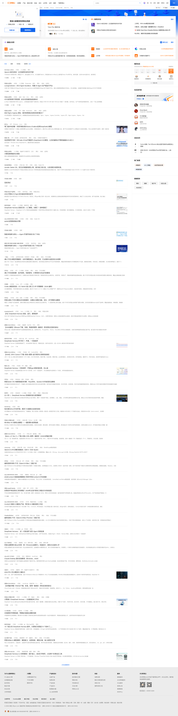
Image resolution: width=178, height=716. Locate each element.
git (36, 474)
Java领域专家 (143, 129)
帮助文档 (75, 680)
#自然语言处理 (158, 165)
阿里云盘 (113, 703)
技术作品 (25, 192)
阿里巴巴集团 (8, 703)
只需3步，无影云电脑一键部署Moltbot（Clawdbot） (150, 27)
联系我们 (44, 699)
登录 (174, 3)
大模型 (19, 3)
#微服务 (138, 165)
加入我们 (52, 699)
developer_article (9, 70)
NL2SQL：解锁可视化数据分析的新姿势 (146, 33)
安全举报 (35, 699)
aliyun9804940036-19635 (11, 474)
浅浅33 (6, 529)
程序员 (20, 611)
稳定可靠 (7, 686)
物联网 (27, 474)
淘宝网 (15, 703)
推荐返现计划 (99, 686)
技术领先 (7, 683)
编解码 (18, 570)
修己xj (6, 124)
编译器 (34, 434)
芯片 (32, 151)
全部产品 (52, 677)
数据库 (24, 325)
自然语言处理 (23, 138)
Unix (27, 97)
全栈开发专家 (143, 123)
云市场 (45, 3)
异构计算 (24, 420)
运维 (21, 298)
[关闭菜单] (3, 3)
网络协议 (28, 556)
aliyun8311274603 (9, 556)
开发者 (16, 138)
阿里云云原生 (8, 83)
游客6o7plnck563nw (9, 325)
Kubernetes (28, 83)
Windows (15, 124)
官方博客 (46, 8)
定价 (40, 3)
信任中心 (120, 692)
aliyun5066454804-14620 (11, 219)
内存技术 (27, 257)
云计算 (35, 420)
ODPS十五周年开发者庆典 (166, 55)
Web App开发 (30, 624)
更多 (172, 19)
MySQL (29, 325)
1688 (53, 703)
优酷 (88, 703)
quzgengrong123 (8, 311)
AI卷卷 (6, 284)
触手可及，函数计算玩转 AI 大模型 (13, 53)
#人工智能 (147, 165)
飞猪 (63, 703)
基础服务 (120, 677)
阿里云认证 (75, 689)
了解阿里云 (61, 3)
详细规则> (171, 66)
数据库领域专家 (144, 118)
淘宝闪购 (119, 703)
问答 (31, 165)
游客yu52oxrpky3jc (9, 651)
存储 (34, 651)
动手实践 (40, 8)
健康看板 (120, 689)
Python (30, 420)
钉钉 (92, 703)
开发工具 (22, 165)
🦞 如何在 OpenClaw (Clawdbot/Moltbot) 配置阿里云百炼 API (152, 30)
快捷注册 (12, 30)
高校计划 (97, 683)
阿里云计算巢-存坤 (9, 597)
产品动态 (52, 683)
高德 (78, 703)
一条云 (6, 257)
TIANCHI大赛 (59, 8)
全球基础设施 (8, 680)
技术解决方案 (76, 677)
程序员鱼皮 (7, 205)
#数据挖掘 (139, 169)
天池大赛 (75, 686)
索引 (23, 379)
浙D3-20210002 (73, 706)
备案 (158, 3)
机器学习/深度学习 (25, 151)
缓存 (31, 205)
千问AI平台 (21, 703)
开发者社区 (75, 683)
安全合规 (7, 689)
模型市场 (29, 683)
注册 (167, 3)
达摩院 (101, 703)
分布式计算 (30, 447)
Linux (20, 124)
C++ (24, 434)
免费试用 (52, 680)
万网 (74, 703)
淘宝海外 (107, 703)
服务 (54, 3)
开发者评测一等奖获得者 (146, 106)
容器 (23, 110)
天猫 (27, 703)
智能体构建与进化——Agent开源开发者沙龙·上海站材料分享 (22, 56)
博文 (29, 70)
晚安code (6, 366)
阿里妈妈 (58, 703)
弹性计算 (30, 542)
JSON (31, 488)
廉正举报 (26, 699)
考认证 (52, 8)
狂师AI (6, 393)
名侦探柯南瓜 (8, 165)
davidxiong (7, 406)
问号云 (6, 270)
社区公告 (163, 183)
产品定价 (52, 686)
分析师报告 (7, 692)
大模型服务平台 (31, 677)
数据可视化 (33, 502)
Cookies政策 (17, 699)
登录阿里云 (28, 30)
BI (31, 311)
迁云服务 (120, 683)
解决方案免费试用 (100, 680)
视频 (20, 178)
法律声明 (7, 699)
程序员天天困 (8, 338)
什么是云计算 (8, 677)
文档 (154, 3)
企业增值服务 (121, 680)
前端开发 (26, 205)
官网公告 (120, 686)
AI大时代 (138, 188)
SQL (34, 325)
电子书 (154, 183)
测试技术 (17, 379)
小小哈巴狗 (7, 611)
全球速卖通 (33, 703)
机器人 (33, 597)
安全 (24, 97)
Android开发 (34, 352)
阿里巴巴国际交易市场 (44, 703)
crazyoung (7, 447)
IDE (27, 165)
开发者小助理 (8, 178)
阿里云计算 (69, 703)
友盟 (84, 703)
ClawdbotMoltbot (8, 515)
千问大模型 (30, 680)
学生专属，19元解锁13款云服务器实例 (57, 53)
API (20, 110)
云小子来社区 (8, 542)
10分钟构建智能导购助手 (167, 49)
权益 (35, 3)
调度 (26, 366)
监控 (34, 83)
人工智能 (23, 70)
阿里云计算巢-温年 (9, 420)
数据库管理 (25, 651)
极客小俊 (6, 138)
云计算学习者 (8, 638)
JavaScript (31, 338)
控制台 (162, 3)
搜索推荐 (22, 638)
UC (82, 703)
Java (22, 311)
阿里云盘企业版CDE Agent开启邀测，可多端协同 (117, 55)
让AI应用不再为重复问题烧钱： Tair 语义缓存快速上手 (116, 49)
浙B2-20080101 (47, 706)
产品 (24, 3)
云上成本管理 (54, 692)
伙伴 (50, 3)
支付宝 (96, 703)
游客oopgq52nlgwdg (9, 488)
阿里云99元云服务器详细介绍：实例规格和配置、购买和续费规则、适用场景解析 (67, 56)
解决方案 (29, 3)
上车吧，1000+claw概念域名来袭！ (145, 23)
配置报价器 (53, 689)
